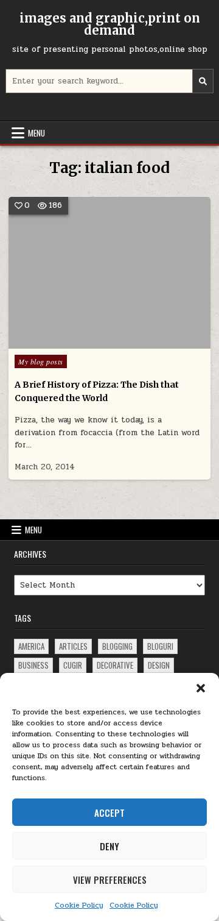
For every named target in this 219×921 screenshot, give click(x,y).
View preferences (110, 879)
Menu (36, 133)
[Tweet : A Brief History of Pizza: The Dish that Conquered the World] (92, 342)
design (159, 665)
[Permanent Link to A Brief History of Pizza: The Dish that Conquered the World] (109, 273)
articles (73, 646)
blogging (117, 646)
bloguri (160, 646)
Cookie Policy (79, 905)
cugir (72, 665)
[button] (201, 688)
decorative (115, 665)
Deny (109, 846)
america (31, 646)
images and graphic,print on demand (109, 24)
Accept (109, 812)
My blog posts (40, 361)
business (33, 665)
